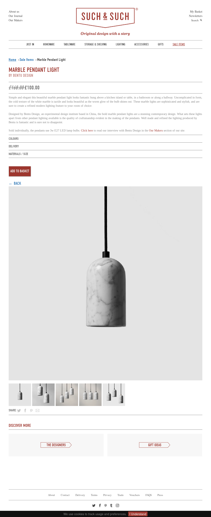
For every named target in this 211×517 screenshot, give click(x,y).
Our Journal (15, 16)
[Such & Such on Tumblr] (112, 506)
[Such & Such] (105, 21)
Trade (120, 495)
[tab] (105, 139)
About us (14, 11)
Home (12, 59)
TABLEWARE (69, 44)
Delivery (80, 495)
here (87, 130)
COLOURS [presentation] (14, 139)
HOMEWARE (49, 44)
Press (160, 495)
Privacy (107, 495)
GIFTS (161, 44)
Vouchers (134, 495)
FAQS (148, 495)
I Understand (137, 514)
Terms (94, 495)
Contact (65, 495)
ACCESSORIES (141, 44)
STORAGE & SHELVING (95, 44)
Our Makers (15, 20)
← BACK (15, 183)
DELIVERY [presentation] (14, 146)
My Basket (196, 11)
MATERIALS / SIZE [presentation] (18, 154)
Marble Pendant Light (51, 59)
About (51, 495)
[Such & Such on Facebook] (100, 506)
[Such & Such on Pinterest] (106, 506)
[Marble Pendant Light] (105, 283)
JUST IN (30, 44)
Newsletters (195, 16)
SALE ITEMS (179, 44)
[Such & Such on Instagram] (118, 506)
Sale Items (27, 59)
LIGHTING (120, 44)
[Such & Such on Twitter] (94, 506)
